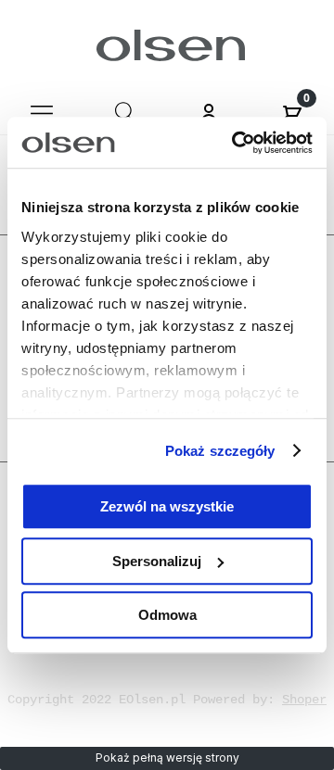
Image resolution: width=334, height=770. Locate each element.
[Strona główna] (167, 45)
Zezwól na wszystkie (167, 506)
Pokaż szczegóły (220, 451)
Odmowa (167, 615)
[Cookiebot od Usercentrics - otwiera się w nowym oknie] (236, 143)
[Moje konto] (208, 115)
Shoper (304, 699)
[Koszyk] (292, 112)
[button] (42, 112)
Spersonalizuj (156, 561)
